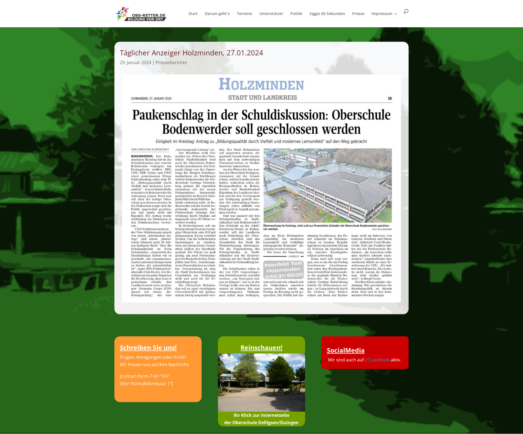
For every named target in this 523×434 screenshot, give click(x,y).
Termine (244, 14)
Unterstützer (271, 14)
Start (193, 14)
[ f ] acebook (377, 360)
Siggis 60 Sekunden (327, 14)
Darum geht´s (217, 14)
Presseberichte (171, 62)
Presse (358, 14)
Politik (296, 14)
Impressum (382, 14)
